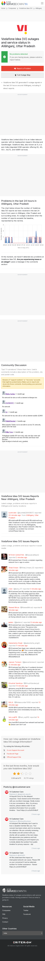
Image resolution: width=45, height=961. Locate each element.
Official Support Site (14, 757)
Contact (5, 922)
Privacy (5, 918)
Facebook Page (12, 754)
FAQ (3, 914)
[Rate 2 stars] (19, 773)
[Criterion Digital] (22, 942)
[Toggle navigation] (42, 3)
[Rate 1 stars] (15, 773)
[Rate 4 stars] (26, 773)
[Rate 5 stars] (30, 773)
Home (3, 8)
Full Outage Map (23, 75)
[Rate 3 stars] (22, 773)
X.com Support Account (15, 750)
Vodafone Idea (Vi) (25, 8)
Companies (12, 8)
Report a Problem (24, 68)
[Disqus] (22, 416)
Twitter (25, 910)
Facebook (27, 914)
